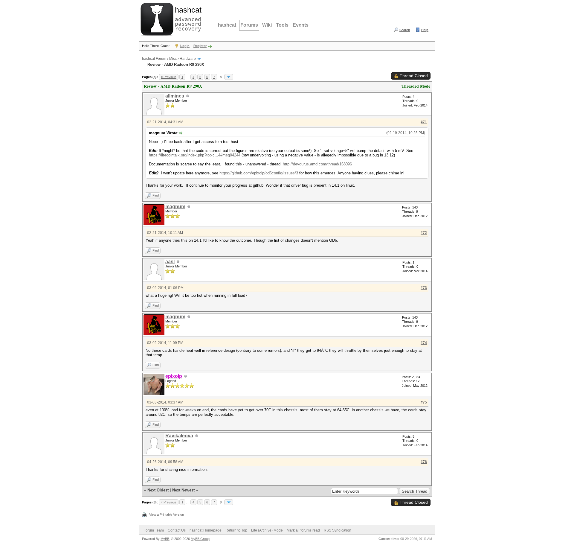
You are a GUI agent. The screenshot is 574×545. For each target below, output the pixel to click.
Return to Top (236, 530)
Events (301, 25)
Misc (173, 59)
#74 (424, 343)
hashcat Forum (154, 59)
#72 (424, 233)
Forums (249, 25)
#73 (424, 288)
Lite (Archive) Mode (267, 530)
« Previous (168, 77)
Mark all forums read (303, 530)
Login (185, 46)
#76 (424, 462)
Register (200, 46)
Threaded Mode (416, 86)
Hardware (188, 59)
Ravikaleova (179, 435)
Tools (282, 25)
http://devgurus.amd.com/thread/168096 (317, 164)
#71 (424, 122)
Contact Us (177, 530)
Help (424, 30)
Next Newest (183, 490)
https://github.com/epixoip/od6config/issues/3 (258, 173)
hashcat (227, 25)
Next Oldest (158, 490)
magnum (175, 206)
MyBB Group (200, 539)
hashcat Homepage (206, 530)
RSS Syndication (337, 530)
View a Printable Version (166, 514)
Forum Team (154, 530)
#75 (424, 402)
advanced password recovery (187, 18)
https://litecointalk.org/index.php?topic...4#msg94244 (194, 155)
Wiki (267, 25)
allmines (174, 95)
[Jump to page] (228, 77)
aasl (170, 261)
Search (404, 30)
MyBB (165, 539)
